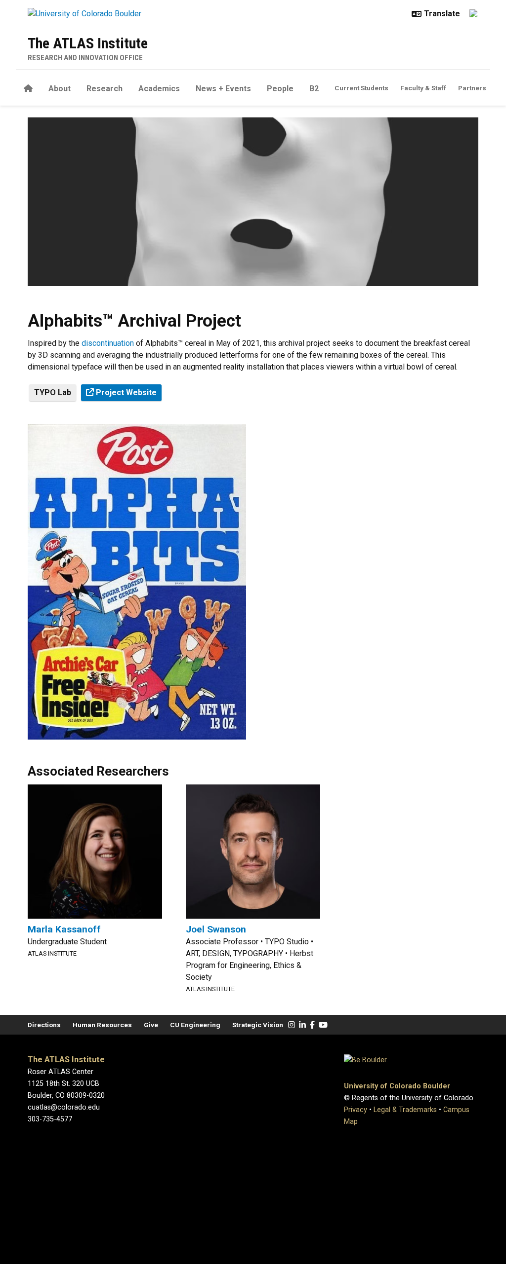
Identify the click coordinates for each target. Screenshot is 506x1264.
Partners (472, 88)
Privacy (355, 1110)
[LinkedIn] (302, 1025)
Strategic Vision (257, 1025)
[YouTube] (323, 1025)
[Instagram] (291, 1025)
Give (151, 1025)
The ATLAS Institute (88, 43)
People (280, 88)
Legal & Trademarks (405, 1110)
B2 (314, 88)
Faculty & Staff (423, 88)
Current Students (361, 88)
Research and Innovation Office (85, 57)
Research (104, 88)
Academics (159, 88)
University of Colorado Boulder (397, 1086)
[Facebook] (312, 1025)
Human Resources (102, 1025)
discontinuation (108, 343)
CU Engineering (195, 1025)
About (59, 88)
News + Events (223, 88)
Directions (44, 1025)
